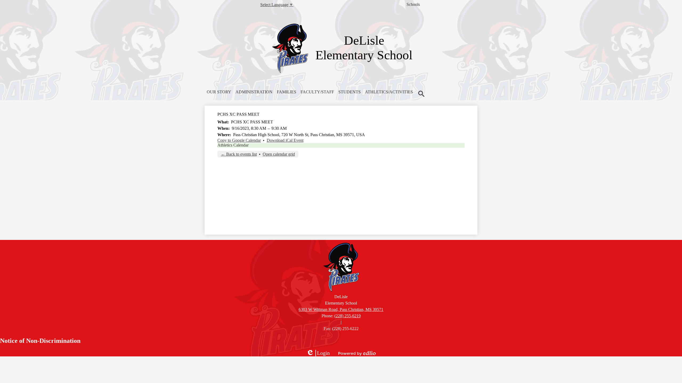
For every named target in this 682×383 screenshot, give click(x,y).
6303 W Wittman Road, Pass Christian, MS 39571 (341, 309)
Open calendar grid (279, 154)
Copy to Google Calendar (239, 140)
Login (318, 353)
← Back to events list (239, 154)
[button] (219, 92)
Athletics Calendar (233, 145)
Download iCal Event (285, 140)
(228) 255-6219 (347, 316)
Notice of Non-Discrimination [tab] (40, 340)
